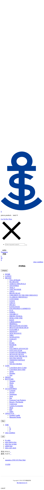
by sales (7, 440)
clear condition (38, 262)
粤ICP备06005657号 (22, 482)
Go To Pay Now (6, 219)
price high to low (11, 442)
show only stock (10, 448)
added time (8, 446)
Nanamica (4, 252)
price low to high (11, 444)
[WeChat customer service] (20, 473)
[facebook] (26, 473)
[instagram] (23, 473)
